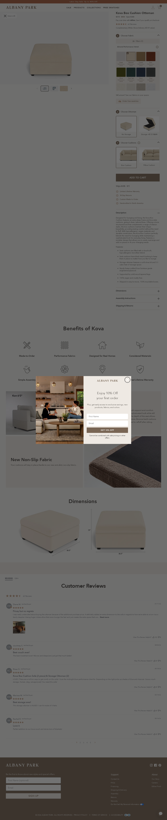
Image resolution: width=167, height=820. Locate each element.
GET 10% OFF (107, 430)
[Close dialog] (127, 380)
